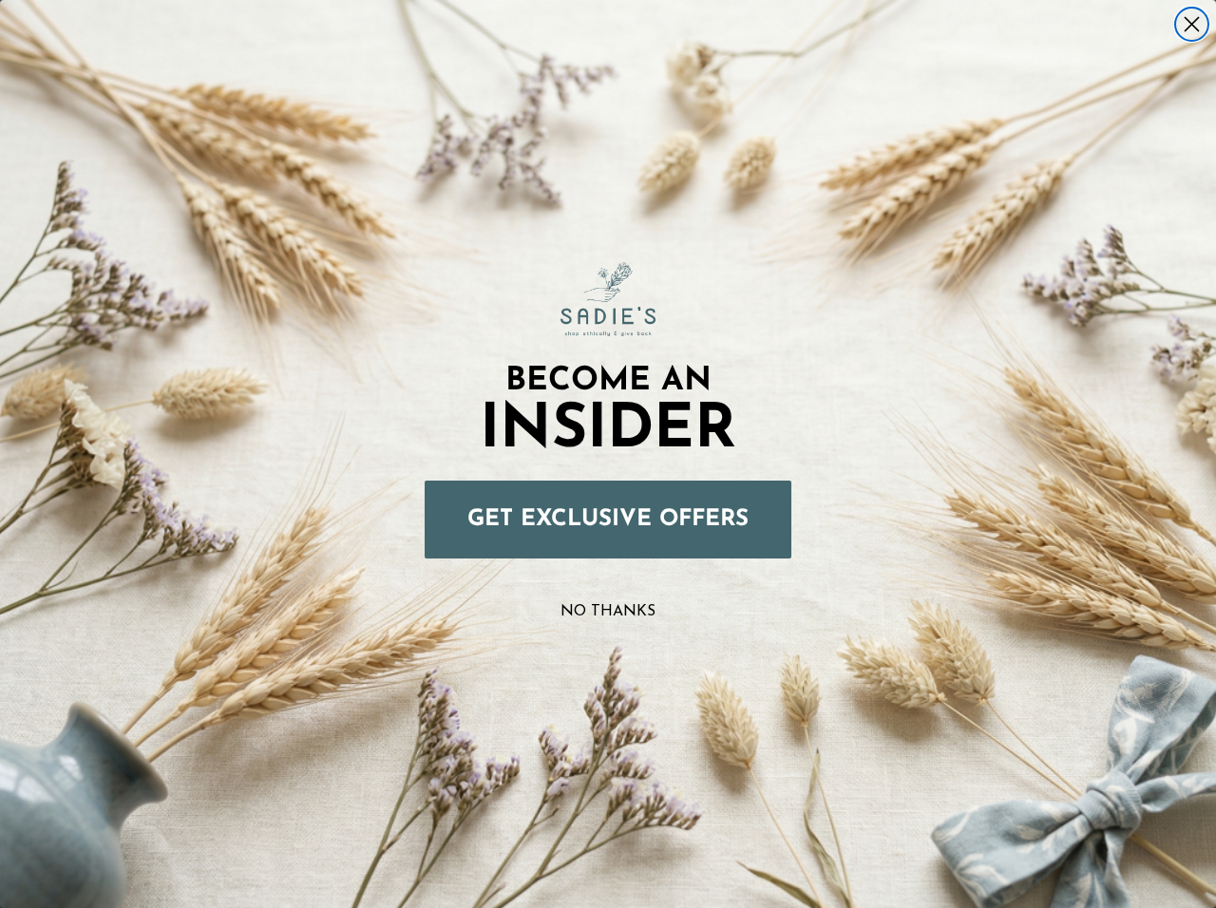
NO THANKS (608, 611)
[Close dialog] (1191, 24)
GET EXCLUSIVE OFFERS (608, 519)
